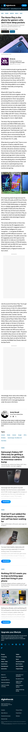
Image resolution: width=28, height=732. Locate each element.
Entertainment (4, 666)
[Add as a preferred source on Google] (5, 31)
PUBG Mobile (22, 109)
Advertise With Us (5, 679)
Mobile (8, 435)
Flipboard (2, 648)
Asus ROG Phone (6, 73)
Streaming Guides (20, 661)
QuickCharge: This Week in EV (15, 437)
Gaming (3, 659)
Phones (3, 654)
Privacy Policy (19, 710)
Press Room (18, 712)
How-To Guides (19, 666)
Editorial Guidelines (5, 682)
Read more (6, 502)
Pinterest (19, 644)
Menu (1, 5)
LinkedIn (23, 644)
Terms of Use (4, 718)
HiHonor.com (5, 316)
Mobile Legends (10, 206)
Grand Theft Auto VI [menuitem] (5, 9)
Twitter (9, 644)
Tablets (17, 654)
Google (19, 435)
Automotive (4, 669)
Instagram (5, 644)
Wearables (18, 657)
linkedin (13, 416)
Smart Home (4, 664)
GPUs (25, 435)
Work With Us (4, 712)
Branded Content (20, 678)
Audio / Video (4, 661)
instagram (10, 416)
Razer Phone (17, 71)
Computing (4, 657)
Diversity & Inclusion (5, 715)
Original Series (19, 669)
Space (17, 659)
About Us (3, 674)
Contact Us (3, 677)
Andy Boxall (4, 29)
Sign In (24, 5)
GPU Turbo (8, 92)
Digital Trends (8, 7)
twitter (15, 416)
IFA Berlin (12, 59)
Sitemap (18, 715)
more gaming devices (18, 400)
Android (3, 435)
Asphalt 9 (23, 204)
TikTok (16, 644)
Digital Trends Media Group (8, 723)
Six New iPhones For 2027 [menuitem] (16, 9)
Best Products (19, 664)
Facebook (2, 644)
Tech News (3, 440)
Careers (3, 710)
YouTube (12, 644)
